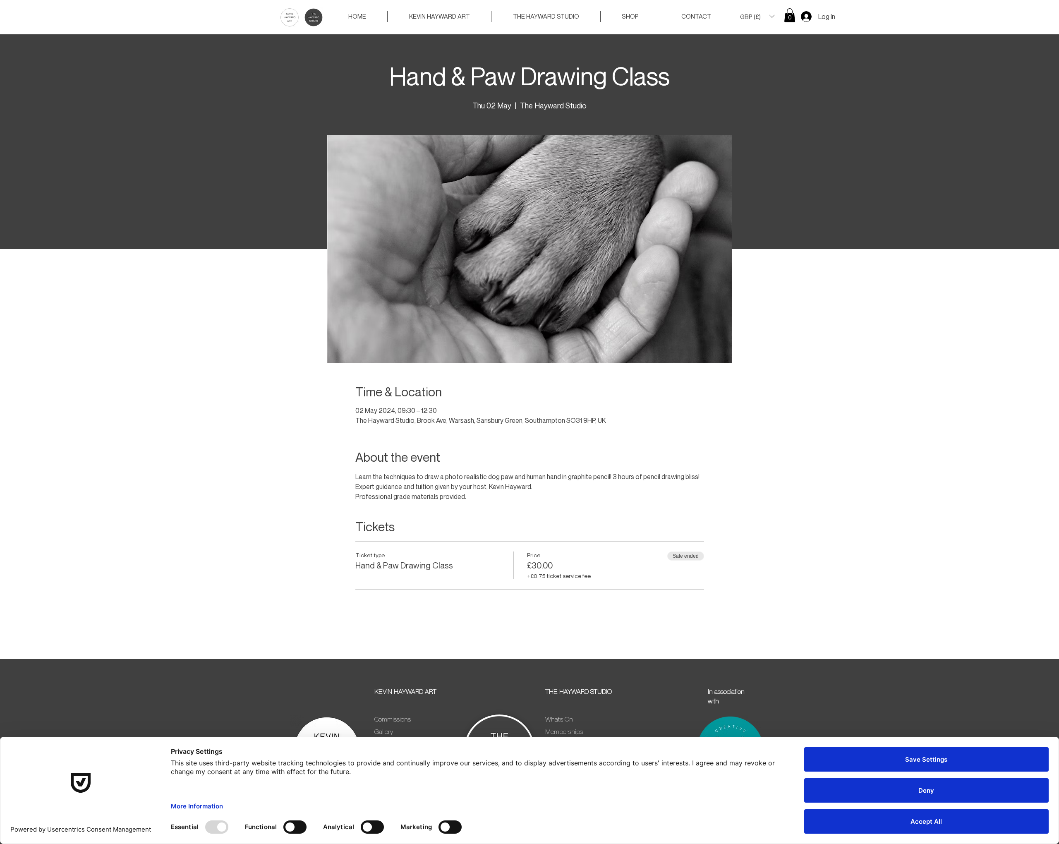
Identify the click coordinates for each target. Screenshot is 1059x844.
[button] (757, 16)
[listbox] (757, 16)
